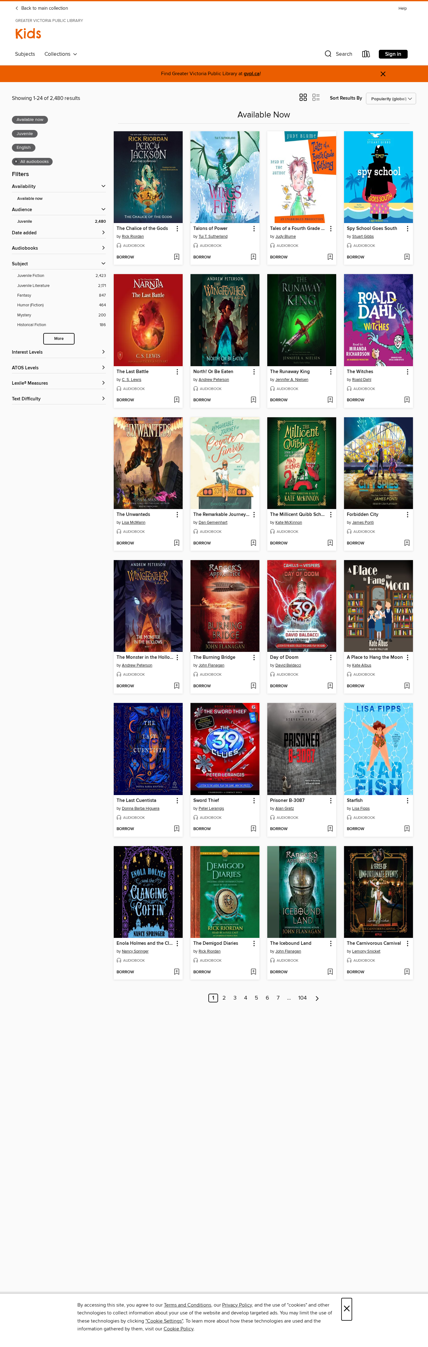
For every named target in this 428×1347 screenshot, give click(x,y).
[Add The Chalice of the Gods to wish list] (176, 257)
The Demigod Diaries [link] (215, 943)
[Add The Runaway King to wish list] (330, 400)
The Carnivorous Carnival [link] (374, 943)
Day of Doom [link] (284, 657)
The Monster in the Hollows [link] (145, 657)
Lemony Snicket (366, 951)
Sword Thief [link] (206, 801)
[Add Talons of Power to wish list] (253, 257)
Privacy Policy (237, 1305)
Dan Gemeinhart (213, 522)
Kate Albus (361, 665)
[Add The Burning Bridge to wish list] (253, 686)
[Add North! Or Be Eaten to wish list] (253, 400)
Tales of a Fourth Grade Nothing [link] (298, 228)
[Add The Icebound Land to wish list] (330, 972)
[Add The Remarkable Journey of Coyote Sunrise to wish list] (253, 543)
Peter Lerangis (211, 808)
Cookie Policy (178, 1329)
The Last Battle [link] (133, 372)
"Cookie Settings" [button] (164, 1321)
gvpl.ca (252, 73)
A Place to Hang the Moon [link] (375, 657)
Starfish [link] (355, 801)
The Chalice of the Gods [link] (142, 228)
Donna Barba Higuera (140, 808)
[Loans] (366, 55)
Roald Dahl (361, 379)
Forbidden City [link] (362, 514)
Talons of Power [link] (210, 228)
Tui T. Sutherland (213, 236)
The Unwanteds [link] (133, 514)
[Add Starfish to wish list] (407, 829)
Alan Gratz (284, 808)
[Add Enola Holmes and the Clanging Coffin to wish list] (176, 972)
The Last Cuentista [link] (136, 801)
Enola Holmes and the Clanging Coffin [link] (145, 943)
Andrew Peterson (214, 379)
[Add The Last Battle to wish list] (176, 400)
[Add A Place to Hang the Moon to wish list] (407, 686)
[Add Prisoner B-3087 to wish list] (330, 829)
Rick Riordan (133, 236)
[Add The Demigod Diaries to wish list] (253, 972)
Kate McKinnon (288, 522)
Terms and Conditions (187, 1305)
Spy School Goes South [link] (372, 228)
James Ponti (363, 522)
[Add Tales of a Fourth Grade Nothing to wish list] (330, 257)
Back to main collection (44, 8)
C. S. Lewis (131, 379)
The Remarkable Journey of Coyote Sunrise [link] (222, 514)
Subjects (25, 54)
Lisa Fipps (361, 808)
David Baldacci (288, 665)
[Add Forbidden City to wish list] (407, 543)
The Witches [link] (360, 372)
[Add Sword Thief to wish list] (253, 829)
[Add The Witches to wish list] (407, 400)
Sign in (393, 54)
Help (403, 8)
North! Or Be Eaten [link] (213, 372)
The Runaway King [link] (290, 372)
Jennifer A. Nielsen (291, 379)
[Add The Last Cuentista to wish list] (176, 829)
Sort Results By (346, 98)
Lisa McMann (133, 522)
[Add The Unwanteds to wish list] (176, 543)
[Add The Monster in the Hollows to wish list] (176, 686)
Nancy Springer (135, 951)
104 (302, 998)
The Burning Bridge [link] (214, 657)
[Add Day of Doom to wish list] (330, 686)
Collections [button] (58, 54)
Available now (30, 198)
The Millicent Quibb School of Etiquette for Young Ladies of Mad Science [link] (298, 514)
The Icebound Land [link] (290, 943)
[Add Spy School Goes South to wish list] (407, 257)
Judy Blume (285, 236)
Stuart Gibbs (363, 236)
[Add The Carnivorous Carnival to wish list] (407, 972)
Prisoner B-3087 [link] (287, 801)
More (59, 338)
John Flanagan (211, 665)
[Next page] (317, 998)
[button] (338, 55)
